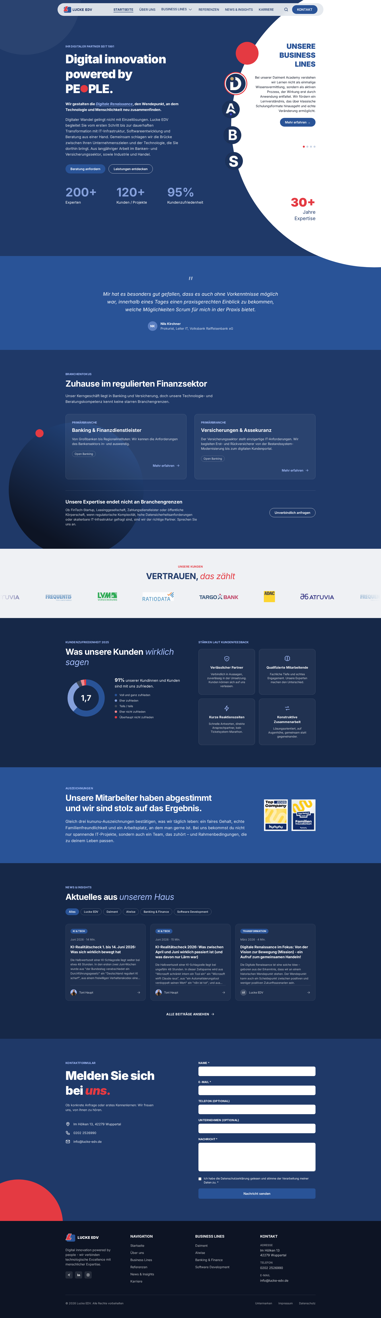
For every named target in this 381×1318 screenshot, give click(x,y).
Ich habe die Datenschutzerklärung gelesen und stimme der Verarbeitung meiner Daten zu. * (256, 1180)
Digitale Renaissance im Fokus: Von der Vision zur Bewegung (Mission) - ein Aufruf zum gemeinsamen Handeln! (274, 952)
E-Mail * (204, 1082)
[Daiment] (236, 83)
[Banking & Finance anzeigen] (311, 147)
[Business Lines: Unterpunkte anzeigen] (190, 9)
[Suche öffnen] (286, 9)
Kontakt (305, 10)
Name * (204, 1063)
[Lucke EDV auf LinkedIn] (78, 1275)
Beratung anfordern (85, 169)
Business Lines (174, 9)
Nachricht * (208, 1139)
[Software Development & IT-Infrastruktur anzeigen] (315, 147)
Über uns (147, 10)
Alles (72, 911)
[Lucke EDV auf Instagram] (88, 1275)
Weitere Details (299, 122)
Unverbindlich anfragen (292, 513)
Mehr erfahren (163, 466)
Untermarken (263, 1303)
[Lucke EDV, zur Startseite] (78, 9)
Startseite (123, 10)
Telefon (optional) (214, 1101)
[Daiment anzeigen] (304, 147)
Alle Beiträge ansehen (187, 1014)
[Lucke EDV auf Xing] (69, 1275)
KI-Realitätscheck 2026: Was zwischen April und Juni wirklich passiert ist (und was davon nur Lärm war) (189, 952)
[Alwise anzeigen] (307, 147)
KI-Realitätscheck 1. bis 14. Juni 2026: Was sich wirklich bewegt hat (103, 949)
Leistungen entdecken (131, 169)
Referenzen (209, 10)
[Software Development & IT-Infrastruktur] (234, 161)
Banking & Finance (156, 911)
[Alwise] (231, 109)
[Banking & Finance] (232, 135)
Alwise (130, 911)
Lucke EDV (91, 911)
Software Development (192, 911)
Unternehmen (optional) (218, 1120)
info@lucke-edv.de (87, 1142)
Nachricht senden (256, 1194)
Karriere (266, 10)
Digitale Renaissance (114, 104)
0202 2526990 (84, 1133)
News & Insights (239, 10)
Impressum (285, 1303)
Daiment (112, 911)
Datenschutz (307, 1303)
